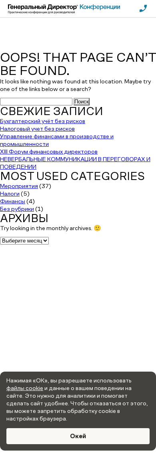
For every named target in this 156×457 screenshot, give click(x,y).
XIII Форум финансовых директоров (49, 151)
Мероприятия (19, 186)
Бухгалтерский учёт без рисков (42, 121)
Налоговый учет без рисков (37, 128)
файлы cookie (24, 388)
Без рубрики (17, 208)
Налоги (10, 193)
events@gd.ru (78, 310)
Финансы (12, 201)
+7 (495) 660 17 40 (78, 299)
